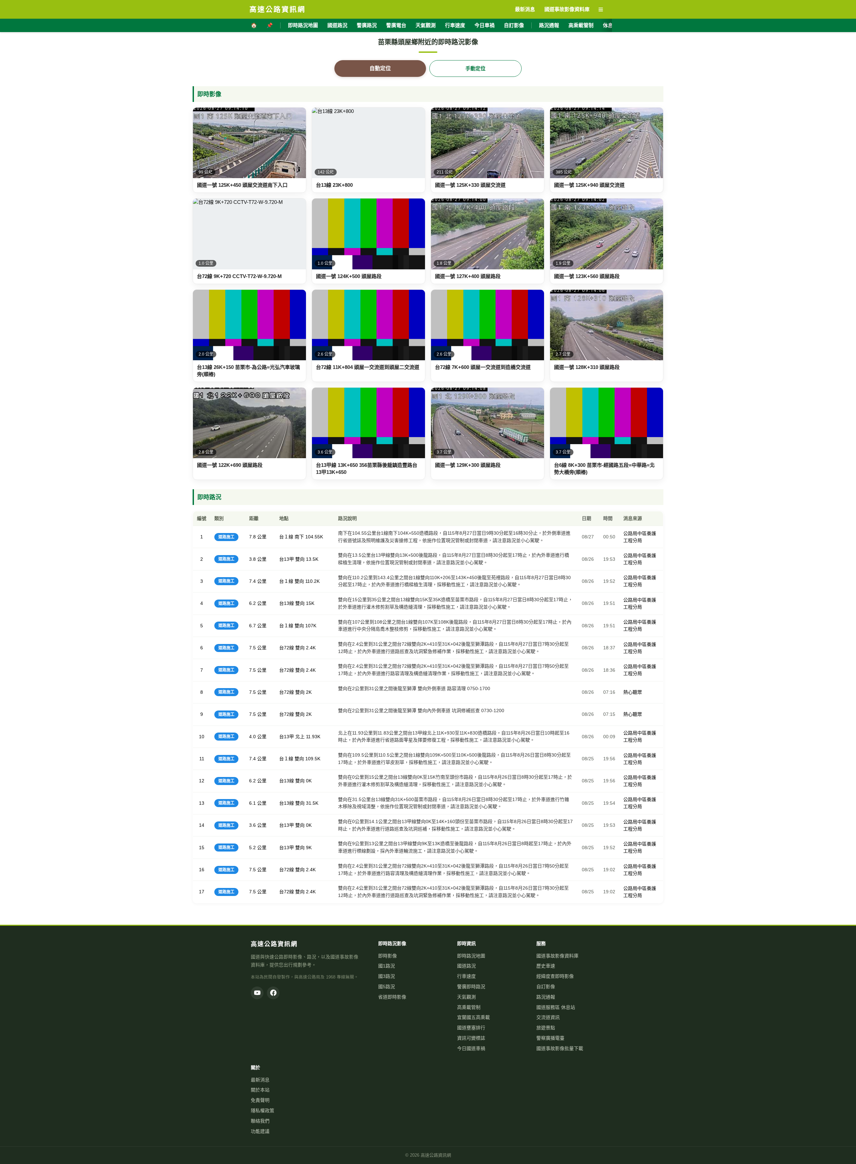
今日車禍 (484, 25)
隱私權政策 (262, 1110)
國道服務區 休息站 (555, 1007)
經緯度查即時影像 (555, 976)
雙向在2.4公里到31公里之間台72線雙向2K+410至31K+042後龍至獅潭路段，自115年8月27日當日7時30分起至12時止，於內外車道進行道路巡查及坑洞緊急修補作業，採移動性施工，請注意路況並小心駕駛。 (453, 647)
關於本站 (260, 1089)
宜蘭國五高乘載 (473, 1017)
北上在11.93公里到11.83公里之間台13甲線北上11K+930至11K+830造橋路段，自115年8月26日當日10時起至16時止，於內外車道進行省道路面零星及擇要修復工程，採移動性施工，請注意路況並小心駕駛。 (453, 736)
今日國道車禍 (471, 1048)
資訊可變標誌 (471, 1038)
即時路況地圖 (303, 25)
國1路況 (386, 965)
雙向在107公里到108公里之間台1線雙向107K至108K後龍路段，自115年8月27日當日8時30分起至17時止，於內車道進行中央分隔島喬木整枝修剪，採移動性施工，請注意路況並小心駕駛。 (454, 625)
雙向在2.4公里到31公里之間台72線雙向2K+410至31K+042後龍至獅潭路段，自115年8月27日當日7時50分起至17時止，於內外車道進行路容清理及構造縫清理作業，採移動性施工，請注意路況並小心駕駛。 (453, 669)
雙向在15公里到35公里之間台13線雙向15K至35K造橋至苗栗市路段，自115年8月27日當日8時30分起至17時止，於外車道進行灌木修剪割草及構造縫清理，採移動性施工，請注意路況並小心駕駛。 (455, 603)
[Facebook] (273, 993)
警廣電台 (396, 25)
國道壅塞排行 (471, 1027)
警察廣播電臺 (550, 1038)
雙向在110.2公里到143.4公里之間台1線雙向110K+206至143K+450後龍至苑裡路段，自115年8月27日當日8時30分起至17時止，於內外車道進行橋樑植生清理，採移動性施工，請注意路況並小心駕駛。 (454, 581)
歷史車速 (545, 965)
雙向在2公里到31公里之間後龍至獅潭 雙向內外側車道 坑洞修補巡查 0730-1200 (421, 710)
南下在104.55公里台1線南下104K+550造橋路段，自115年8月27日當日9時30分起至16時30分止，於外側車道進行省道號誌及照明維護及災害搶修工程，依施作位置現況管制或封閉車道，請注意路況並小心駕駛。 (454, 536)
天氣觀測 (426, 25)
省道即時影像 (392, 997)
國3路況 (386, 976)
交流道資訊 (548, 1017)
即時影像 (387, 955)
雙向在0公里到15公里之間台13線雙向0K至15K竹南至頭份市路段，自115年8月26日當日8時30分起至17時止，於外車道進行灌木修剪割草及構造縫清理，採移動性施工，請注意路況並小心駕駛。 (455, 780)
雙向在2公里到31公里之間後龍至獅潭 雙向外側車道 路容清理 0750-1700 (414, 688)
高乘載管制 (581, 25)
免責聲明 (260, 1100)
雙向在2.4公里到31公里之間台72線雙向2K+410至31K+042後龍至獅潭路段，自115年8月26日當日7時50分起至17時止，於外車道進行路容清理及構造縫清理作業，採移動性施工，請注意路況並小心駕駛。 (453, 869)
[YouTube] (257, 993)
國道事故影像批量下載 (559, 1048)
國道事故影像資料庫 (557, 955)
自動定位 (380, 68)
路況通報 (549, 25)
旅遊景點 (545, 1027)
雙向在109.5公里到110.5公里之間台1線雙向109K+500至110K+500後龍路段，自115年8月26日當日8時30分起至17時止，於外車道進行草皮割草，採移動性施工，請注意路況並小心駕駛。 (454, 758)
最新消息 (260, 1079)
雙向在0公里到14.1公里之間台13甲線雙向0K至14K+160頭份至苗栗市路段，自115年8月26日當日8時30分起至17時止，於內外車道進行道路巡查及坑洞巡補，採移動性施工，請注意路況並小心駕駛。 (455, 825)
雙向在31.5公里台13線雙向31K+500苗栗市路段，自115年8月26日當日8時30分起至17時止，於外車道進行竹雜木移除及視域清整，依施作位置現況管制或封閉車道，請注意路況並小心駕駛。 (453, 803)
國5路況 (386, 986)
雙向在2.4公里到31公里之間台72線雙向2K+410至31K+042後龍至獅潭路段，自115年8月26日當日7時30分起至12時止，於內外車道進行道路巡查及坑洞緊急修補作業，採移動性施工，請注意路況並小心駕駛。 (453, 891)
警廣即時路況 (471, 986)
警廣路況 (367, 25)
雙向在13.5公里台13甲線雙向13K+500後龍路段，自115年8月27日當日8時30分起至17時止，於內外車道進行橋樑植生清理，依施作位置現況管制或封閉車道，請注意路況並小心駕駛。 (453, 558)
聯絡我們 (260, 1121)
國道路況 (337, 25)
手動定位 (475, 68)
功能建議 (260, 1131)
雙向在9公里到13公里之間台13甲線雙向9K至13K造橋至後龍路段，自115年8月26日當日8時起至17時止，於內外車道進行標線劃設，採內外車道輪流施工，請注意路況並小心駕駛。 (454, 847)
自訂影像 (514, 25)
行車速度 (455, 25)
